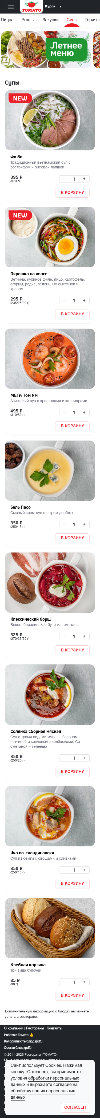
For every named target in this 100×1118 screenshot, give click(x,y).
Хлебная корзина (28, 964)
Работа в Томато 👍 (18, 1035)
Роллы (28, 20)
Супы (72, 20)
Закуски (50, 20)
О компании (13, 1028)
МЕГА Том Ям (24, 395)
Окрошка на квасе (28, 273)
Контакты (54, 1028)
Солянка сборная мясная (35, 731)
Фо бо (16, 156)
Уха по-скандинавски (32, 852)
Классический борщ (30, 619)
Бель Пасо (20, 507)
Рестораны (35, 1028)
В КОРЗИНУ (72, 193)
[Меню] (11, 7)
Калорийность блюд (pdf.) (23, 1041)
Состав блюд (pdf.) (17, 1047)
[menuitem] (28, 21)
